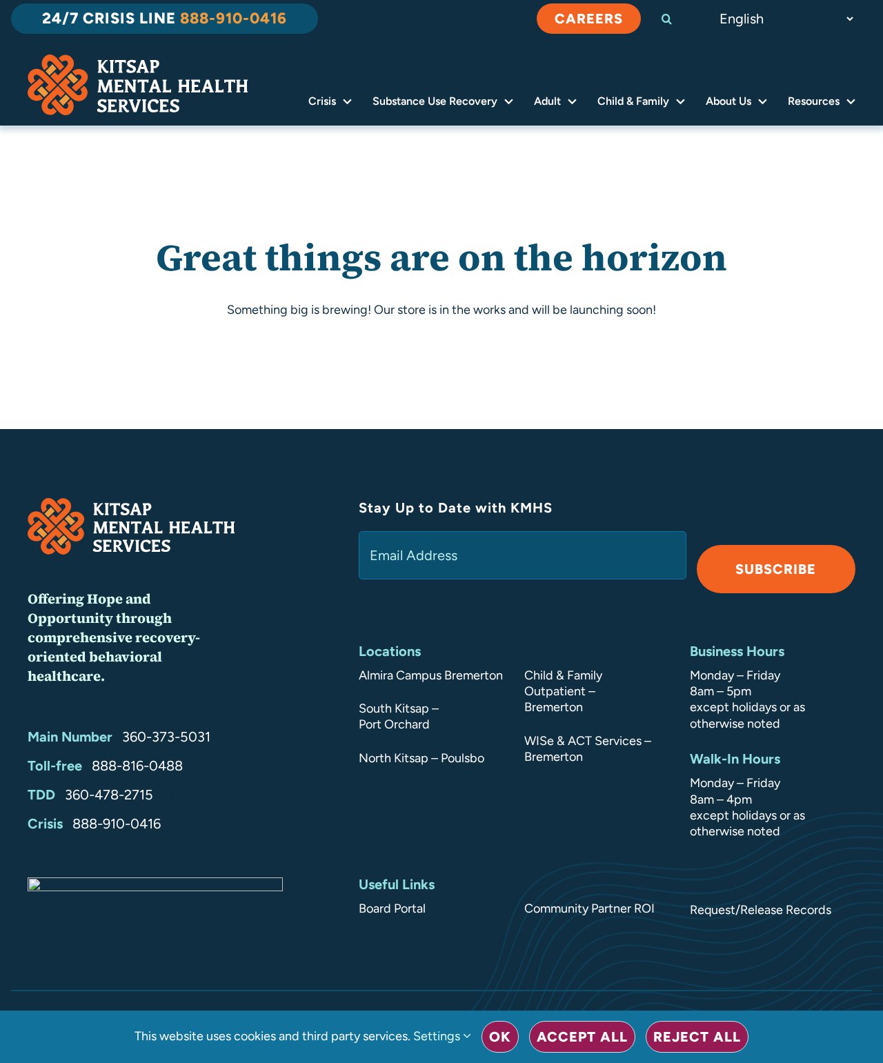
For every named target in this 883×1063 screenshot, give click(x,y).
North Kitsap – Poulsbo (421, 758)
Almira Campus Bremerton (431, 675)
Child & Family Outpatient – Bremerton (563, 691)
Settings (438, 1036)
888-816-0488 (137, 765)
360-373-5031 (166, 736)
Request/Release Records (760, 909)
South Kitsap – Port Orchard (399, 716)
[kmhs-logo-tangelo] (138, 60)
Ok (500, 1037)
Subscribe (775, 569)
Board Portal (392, 908)
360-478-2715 (109, 794)
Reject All (697, 1037)
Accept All (582, 1037)
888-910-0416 (116, 823)
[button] (679, 19)
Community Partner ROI (589, 908)
